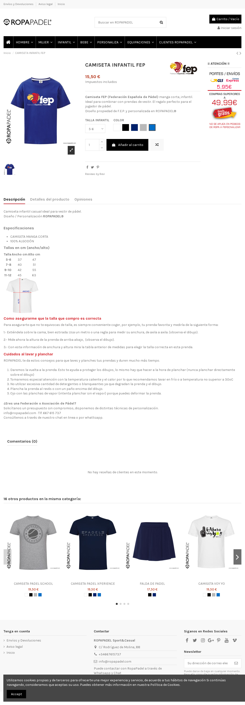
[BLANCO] (26, 594)
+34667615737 (110, 654)
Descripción (14, 199)
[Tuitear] (92, 167)
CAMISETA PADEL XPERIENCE (93, 584)
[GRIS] (35, 594)
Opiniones (83, 199)
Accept (16, 694)
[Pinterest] (98, 167)
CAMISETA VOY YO (211, 584)
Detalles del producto (49, 199)
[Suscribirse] (236, 663)
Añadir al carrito (130, 145)
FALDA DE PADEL (152, 584)
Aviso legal (46, 4)
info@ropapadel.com (115, 661)
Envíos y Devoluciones (19, 4)
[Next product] (240, 53)
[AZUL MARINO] (94, 594)
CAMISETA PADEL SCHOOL (33, 584)
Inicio (61, 4)
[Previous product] (237, 53)
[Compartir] (87, 167)
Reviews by (95, 174)
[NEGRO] (31, 594)
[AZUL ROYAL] (40, 594)
